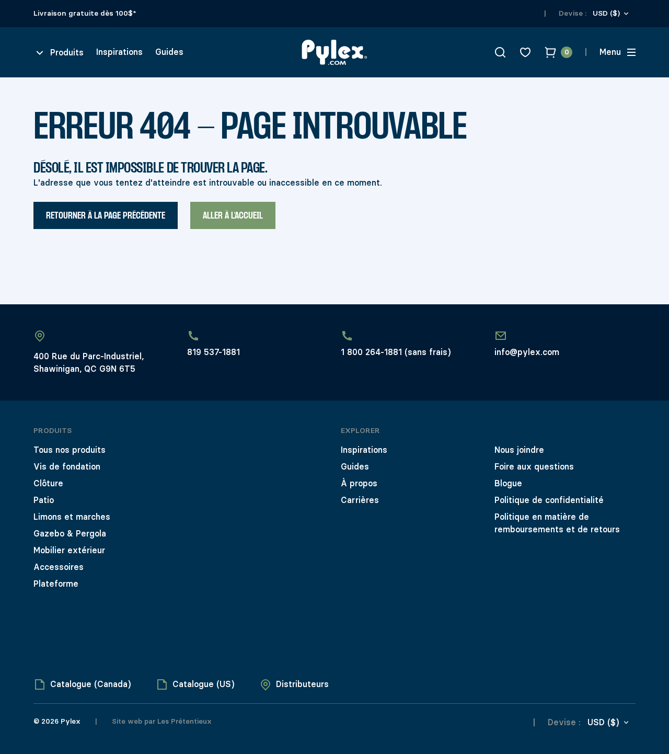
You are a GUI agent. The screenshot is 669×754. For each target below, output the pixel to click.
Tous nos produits (69, 450)
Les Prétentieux (183, 721)
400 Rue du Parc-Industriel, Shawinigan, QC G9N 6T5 (88, 362)
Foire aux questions (534, 467)
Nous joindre (519, 450)
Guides (169, 52)
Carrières (360, 500)
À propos (359, 483)
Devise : (572, 13)
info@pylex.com (526, 352)
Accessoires (58, 567)
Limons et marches (71, 517)
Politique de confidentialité (549, 500)
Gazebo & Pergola (69, 534)
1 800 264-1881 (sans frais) (396, 352)
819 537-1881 (213, 352)
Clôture (48, 483)
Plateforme (55, 584)
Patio (43, 500)
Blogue (508, 483)
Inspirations (119, 52)
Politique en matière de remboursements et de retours (557, 523)
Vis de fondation (66, 467)
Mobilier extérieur (69, 550)
